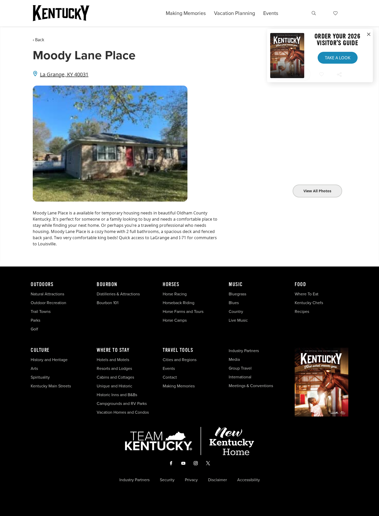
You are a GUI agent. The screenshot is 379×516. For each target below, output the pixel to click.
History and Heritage (50, 360)
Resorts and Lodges (114, 368)
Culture (40, 350)
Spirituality (41, 377)
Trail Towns (41, 311)
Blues (234, 303)
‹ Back (38, 40)
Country (236, 311)
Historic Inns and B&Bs (117, 395)
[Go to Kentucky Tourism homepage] (61, 13)
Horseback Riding (178, 303)
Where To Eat (306, 294)
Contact (170, 377)
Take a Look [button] (337, 58)
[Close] (368, 34)
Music (236, 284)
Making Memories (186, 13)
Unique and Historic (114, 386)
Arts (34, 368)
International (240, 377)
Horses (171, 284)
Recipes (302, 311)
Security (167, 480)
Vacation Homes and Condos (123, 412)
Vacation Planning (234, 13)
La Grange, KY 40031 (64, 74)
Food (300, 284)
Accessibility (248, 480)
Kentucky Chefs (309, 303)
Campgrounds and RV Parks (122, 403)
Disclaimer (217, 480)
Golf (34, 329)
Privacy (191, 480)
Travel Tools (178, 350)
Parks (35, 320)
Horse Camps (175, 320)
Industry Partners (244, 351)
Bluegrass (237, 294)
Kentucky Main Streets (51, 386)
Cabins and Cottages (115, 377)
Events (270, 13)
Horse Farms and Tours (183, 311)
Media (234, 359)
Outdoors (42, 284)
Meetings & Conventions (251, 386)
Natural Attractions (47, 294)
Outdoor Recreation (48, 303)
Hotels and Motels (113, 360)
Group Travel (240, 368)
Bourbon (107, 284)
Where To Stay (113, 350)
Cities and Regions (179, 360)
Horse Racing (175, 294)
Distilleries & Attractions (118, 294)
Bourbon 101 (107, 303)
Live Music (238, 320)
